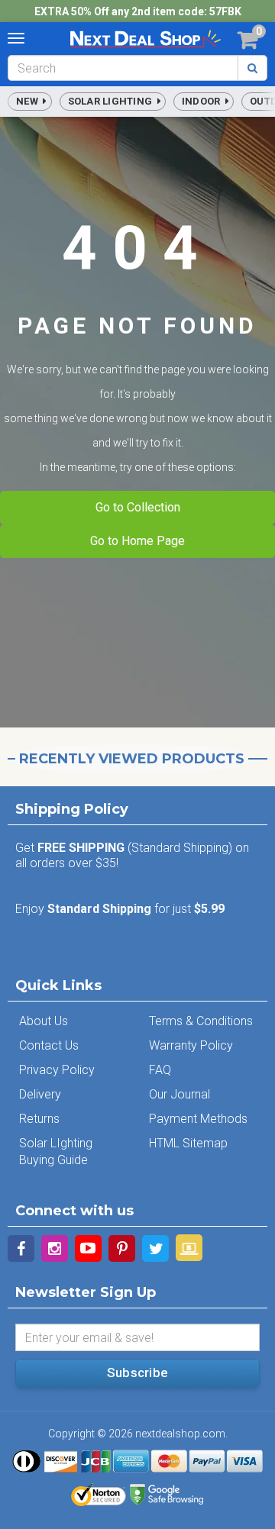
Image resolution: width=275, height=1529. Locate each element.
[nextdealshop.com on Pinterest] (121, 1248)
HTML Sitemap (188, 1143)
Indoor (203, 101)
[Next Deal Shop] (145, 38)
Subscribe (137, 1372)
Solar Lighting (112, 101)
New (29, 101)
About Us (43, 1021)
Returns (39, 1118)
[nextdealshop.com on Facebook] (21, 1248)
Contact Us (49, 1045)
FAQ (160, 1070)
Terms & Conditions (201, 1021)
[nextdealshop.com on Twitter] (155, 1248)
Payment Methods (198, 1118)
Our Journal (179, 1094)
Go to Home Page (137, 541)
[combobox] (123, 68)
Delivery (40, 1094)
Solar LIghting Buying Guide (55, 1151)
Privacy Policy (57, 1070)
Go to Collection (137, 507)
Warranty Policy (191, 1045)
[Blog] (189, 1247)
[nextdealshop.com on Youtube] (88, 1248)
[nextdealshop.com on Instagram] (54, 1248)
